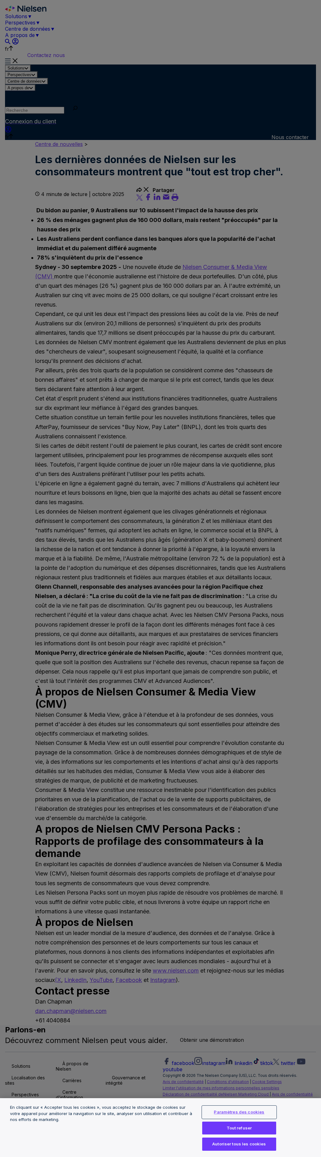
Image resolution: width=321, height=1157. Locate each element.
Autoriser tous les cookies (239, 1143)
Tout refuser (239, 1127)
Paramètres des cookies (239, 1111)
